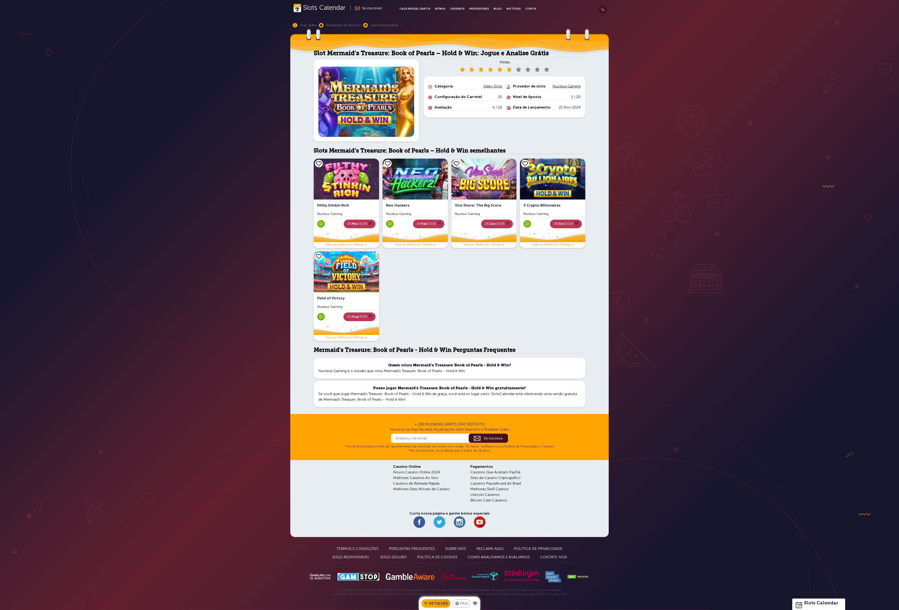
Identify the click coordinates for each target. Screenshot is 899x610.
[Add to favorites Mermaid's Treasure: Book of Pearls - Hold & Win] (475, 603)
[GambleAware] (410, 576)
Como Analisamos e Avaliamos (499, 557)
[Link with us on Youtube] (480, 522)
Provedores (479, 8)
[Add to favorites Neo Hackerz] (388, 163)
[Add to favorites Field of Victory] (319, 256)
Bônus (440, 8)
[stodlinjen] (521, 580)
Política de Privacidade (538, 548)
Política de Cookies (437, 557)
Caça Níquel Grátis (414, 8)
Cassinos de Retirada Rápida (416, 483)
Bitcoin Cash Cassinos (488, 500)
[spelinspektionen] (553, 576)
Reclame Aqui (490, 548)
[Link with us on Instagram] (459, 522)
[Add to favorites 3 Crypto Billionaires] (525, 163)
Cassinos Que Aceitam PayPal (495, 472)
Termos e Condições (358, 548)
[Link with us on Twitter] (439, 522)
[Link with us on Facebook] (419, 522)
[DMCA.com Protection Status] (578, 576)
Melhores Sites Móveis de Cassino (421, 489)
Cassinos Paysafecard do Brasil (495, 483)
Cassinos (457, 8)
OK (20, 600)
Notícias (513, 8)
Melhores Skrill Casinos (489, 489)
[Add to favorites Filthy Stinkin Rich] (319, 163)
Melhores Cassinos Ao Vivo (415, 478)
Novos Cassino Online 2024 (416, 472)
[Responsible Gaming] (453, 577)
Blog (498, 8)
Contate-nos (553, 557)
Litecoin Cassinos (485, 494)
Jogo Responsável (351, 557)
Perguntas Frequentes (412, 548)
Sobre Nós (455, 548)
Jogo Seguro (393, 557)
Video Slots (492, 86)
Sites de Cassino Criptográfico (495, 478)
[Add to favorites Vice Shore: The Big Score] (457, 163)
